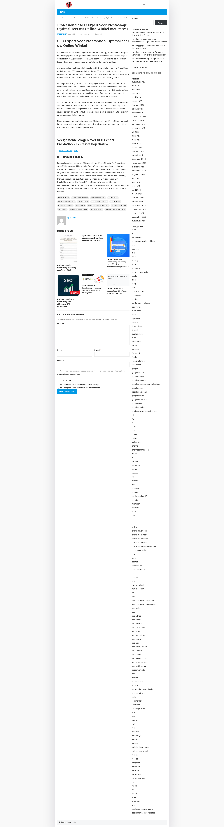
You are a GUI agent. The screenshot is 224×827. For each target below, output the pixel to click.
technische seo (96, 209)
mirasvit (135, 507)
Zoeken (135, 18)
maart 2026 (137, 101)
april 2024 (136, 190)
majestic (135, 492)
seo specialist (138, 650)
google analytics (139, 380)
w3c (133, 716)
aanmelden (137, 237)
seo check (136, 620)
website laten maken (141, 747)
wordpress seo (138, 778)
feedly (134, 357)
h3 (133, 423)
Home (62, 12)
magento (136, 488)
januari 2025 (137, 155)
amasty (135, 260)
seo (133, 612)
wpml (134, 786)
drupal (135, 330)
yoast (134, 797)
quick (134, 581)
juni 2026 (136, 89)
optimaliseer (115, 202)
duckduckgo (137, 334)
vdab (134, 712)
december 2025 (139, 112)
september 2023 (139, 217)
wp (133, 782)
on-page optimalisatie (66, 202)
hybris (134, 438)
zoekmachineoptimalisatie (115, 209)
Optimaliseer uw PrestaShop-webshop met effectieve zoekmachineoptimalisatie (118, 264)
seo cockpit (137, 623)
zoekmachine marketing (142, 809)
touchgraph (137, 701)
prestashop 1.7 (138, 569)
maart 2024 (137, 194)
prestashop (68, 18)
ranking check (138, 585)
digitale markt (63, 198)
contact (135, 299)
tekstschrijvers (138, 693)
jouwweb (136, 465)
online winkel (83, 202)
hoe (133, 430)
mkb (134, 511)
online (134, 527)
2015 (134, 229)
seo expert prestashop (78, 209)
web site (135, 732)
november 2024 (139, 163)
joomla (135, 461)
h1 (133, 415)
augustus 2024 (138, 174)
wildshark (136, 766)
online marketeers (140, 538)
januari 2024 (137, 201)
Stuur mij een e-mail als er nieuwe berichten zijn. (80, 388)
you (133, 805)
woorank (136, 770)
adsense (135, 245)
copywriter (136, 307)
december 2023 (139, 205)
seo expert (62, 209)
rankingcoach (138, 589)
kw (133, 477)
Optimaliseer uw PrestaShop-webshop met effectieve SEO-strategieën (91, 289)
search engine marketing (143, 600)
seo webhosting (139, 666)
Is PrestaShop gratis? (68, 150)
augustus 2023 (138, 221)
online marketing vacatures (144, 546)
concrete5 (136, 295)
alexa (134, 253)
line (133, 484)
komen (135, 469)
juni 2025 (136, 136)
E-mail (97, 350)
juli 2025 (135, 132)
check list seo (138, 291)
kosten (135, 473)
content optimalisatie (141, 303)
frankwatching (138, 361)
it (132, 457)
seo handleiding (138, 635)
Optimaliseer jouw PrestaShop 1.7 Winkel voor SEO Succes (117, 291)
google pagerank (139, 392)
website (135, 743)
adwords (135, 249)
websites (135, 755)
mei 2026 (136, 93)
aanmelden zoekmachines (143, 241)
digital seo (136, 318)
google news (137, 388)
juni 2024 (136, 182)
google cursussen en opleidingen (146, 384)
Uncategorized (138, 708)
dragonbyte (137, 326)
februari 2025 (138, 151)
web (134, 728)
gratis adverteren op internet (144, 411)
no (133, 523)
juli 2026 (135, 85)
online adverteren (139, 531)
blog (134, 283)
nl (132, 519)
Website (60, 360)
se (133, 592)
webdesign (136, 735)
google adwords (139, 372)
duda (134, 338)
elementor (136, 341)
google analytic (138, 376)
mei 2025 (136, 140)
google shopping (139, 399)
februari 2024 (138, 197)
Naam (60, 350)
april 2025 (136, 143)
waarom (135, 720)
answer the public (140, 272)
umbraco (136, 705)
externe (135, 349)
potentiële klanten (65, 205)
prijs (133, 573)
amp (134, 264)
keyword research (98, 198)
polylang (135, 562)
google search (138, 396)
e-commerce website (80, 198)
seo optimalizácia (139, 647)
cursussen (136, 311)
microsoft (136, 504)
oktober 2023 (138, 213)
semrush (136, 608)
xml (133, 789)
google (135, 369)
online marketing (139, 542)
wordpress (136, 774)
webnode (136, 739)
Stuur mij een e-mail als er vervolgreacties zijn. (79, 384)
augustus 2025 (138, 128)
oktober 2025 (138, 120)
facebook (136, 353)
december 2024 (139, 159)
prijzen (135, 577)
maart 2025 (137, 147)
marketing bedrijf (139, 496)
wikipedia (136, 762)
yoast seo (136, 801)
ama (134, 256)
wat (133, 724)
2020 (134, 233)
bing (134, 280)
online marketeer (139, 535)
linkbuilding (112, 198)
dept (134, 314)
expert (135, 345)
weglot (135, 759)
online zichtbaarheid (99, 202)
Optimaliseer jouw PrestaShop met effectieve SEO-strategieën (65, 303)
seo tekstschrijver (139, 658)
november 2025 (139, 116)
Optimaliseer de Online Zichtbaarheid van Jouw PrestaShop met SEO (92, 238)
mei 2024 (136, 186)
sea (133, 596)
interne (135, 446)
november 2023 (139, 209)
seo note (136, 643)
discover (135, 322)
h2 (133, 419)
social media (137, 681)
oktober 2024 (138, 167)
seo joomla (136, 639)
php (133, 554)
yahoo (134, 793)
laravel (135, 480)
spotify (135, 685)
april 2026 (136, 97)
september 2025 (139, 124)
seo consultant (138, 627)
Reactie (61, 323)
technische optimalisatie (142, 689)
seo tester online (139, 662)
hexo (134, 426)
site (133, 674)
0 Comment (97, 34)
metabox (136, 500)
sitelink (135, 678)
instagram (136, 442)
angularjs (136, 268)
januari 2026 (137, 109)
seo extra (136, 631)
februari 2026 (138, 105)
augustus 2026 (138, 82)
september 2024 (139, 170)
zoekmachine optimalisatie (143, 813)
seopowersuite (138, 670)
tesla (134, 697)
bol (133, 287)
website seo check (140, 751)
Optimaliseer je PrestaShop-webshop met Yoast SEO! (67, 267)
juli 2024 (135, 178)
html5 (134, 434)
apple (134, 276)
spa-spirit (71, 34)
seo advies (136, 616)
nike (133, 515)
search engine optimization (98, 205)
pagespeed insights (140, 550)
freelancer (136, 365)
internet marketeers (140, 450)
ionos (134, 453)
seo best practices (119, 205)
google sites (137, 403)
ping (134, 558)
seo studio (136, 654)
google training (138, 407)
